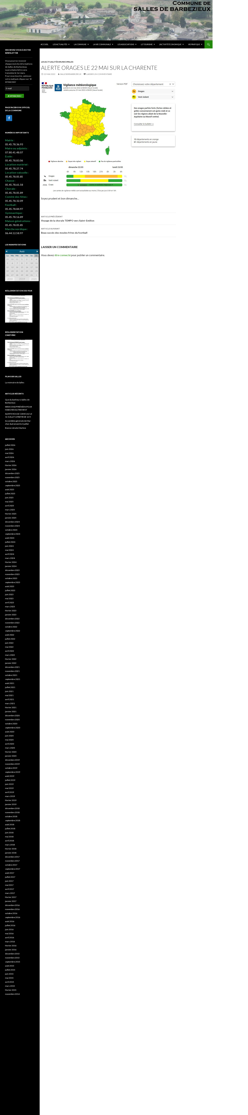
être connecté (63, 255)
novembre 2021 (12, 671)
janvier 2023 (10, 614)
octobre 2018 (11, 816)
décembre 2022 (12, 618)
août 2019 (9, 776)
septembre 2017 (12, 869)
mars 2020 (10, 748)
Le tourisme (147, 44)
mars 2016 (10, 941)
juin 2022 (9, 643)
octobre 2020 (11, 723)
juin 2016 (9, 929)
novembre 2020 (12, 719)
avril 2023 (9, 602)
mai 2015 (9, 978)
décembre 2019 (12, 760)
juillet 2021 (10, 687)
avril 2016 (9, 937)
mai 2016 (9, 933)
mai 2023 (9, 598)
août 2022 (9, 635)
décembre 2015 (12, 953)
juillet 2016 (10, 925)
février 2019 (10, 800)
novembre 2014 (12, 994)
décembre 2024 (12, 522)
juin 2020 (9, 735)
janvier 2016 (10, 949)
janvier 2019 (10, 804)
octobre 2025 (11, 481)
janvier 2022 (10, 663)
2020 (34, 279)
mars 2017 (10, 893)
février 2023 (10, 610)
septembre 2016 (12, 917)
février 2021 (10, 707)
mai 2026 (9, 453)
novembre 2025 (12, 477)
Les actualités (60, 44)
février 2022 (10, 659)
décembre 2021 (12, 667)
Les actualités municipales (57, 62)
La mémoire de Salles (14, 382)
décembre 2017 (12, 857)
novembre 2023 (12, 574)
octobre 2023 (11, 578)
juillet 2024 (10, 542)
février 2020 (10, 752)
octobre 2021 (11, 675)
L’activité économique (170, 44)
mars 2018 (10, 844)
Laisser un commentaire (99, 74)
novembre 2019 (12, 764)
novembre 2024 (12, 526)
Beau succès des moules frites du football (64, 230)
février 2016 (10, 945)
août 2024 (9, 538)
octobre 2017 (11, 865)
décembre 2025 (12, 473)
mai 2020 (9, 739)
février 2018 (10, 848)
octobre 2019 (11, 768)
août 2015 (9, 965)
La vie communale (102, 44)
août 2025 (9, 489)
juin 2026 (9, 449)
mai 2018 (9, 836)
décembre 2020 (12, 715)
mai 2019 (9, 788)
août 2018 (9, 824)
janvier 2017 (10, 901)
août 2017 (9, 873)
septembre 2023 (12, 582)
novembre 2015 (12, 957)
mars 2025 (10, 509)
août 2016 (9, 921)
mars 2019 (10, 796)
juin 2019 (9, 784)
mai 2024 (9, 550)
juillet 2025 (10, 493)
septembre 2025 (12, 485)
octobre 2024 (11, 530)
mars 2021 (10, 703)
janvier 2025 (10, 517)
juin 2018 (9, 832)
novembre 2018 (12, 812)
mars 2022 (10, 655)
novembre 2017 (12, 861)
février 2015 (10, 990)
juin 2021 (9, 691)
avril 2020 (9, 743)
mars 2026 (10, 461)
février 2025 (10, 513)
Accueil (44, 44)
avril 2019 (9, 792)
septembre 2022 (12, 630)
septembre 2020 (12, 727)
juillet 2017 (10, 877)
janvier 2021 (10, 711)
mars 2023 (10, 606)
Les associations (126, 44)
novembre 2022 (12, 622)
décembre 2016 (12, 905)
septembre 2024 (12, 534)
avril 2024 (9, 554)
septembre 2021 (12, 679)
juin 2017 (9, 881)
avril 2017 (9, 889)
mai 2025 (9, 501)
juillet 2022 (10, 639)
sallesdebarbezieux (70, 74)
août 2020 (9, 731)
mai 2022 (9, 647)
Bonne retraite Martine (15, 428)
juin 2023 (9, 594)
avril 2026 (9, 457)
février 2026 (10, 465)
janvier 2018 (10, 852)
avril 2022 (9, 651)
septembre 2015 (12, 961)
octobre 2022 (11, 626)
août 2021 (9, 683)
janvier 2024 (10, 566)
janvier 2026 (10, 469)
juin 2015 (9, 974)
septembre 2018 (12, 820)
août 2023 (9, 586)
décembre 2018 (12, 808)
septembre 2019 (12, 772)
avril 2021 (9, 699)
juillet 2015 (10, 970)
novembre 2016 (12, 909)
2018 (10, 279)
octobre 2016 (11, 913)
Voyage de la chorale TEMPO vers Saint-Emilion (67, 218)
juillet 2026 (10, 445)
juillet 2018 (10, 828)
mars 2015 (10, 986)
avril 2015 (9, 982)
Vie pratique (194, 44)
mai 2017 (9, 885)
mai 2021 (9, 695)
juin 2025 (9, 497)
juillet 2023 (10, 590)
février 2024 (10, 562)
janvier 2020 (10, 756)
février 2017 (10, 897)
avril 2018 (9, 840)
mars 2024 (10, 558)
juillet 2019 (10, 780)
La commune (80, 44)
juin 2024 (9, 546)
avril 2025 (9, 505)
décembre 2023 (12, 570)
